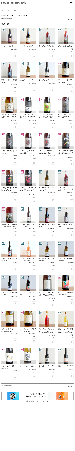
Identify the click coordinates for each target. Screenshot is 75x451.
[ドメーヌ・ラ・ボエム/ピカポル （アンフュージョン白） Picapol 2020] (28, 319)
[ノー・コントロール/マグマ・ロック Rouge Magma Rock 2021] (47, 141)
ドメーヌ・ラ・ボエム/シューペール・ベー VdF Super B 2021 (65, 81)
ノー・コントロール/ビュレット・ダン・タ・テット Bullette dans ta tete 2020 (28, 190)
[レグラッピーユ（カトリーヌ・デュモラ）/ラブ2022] (47, 36)
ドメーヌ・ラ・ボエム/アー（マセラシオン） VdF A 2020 (9, 116)
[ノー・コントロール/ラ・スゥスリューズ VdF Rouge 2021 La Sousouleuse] (28, 105)
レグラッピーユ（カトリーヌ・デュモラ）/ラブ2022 (46, 46)
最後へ (72, 19)
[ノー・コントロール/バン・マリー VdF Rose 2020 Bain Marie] (9, 356)
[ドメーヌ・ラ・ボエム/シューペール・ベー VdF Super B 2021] (65, 70)
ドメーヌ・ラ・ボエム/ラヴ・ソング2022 (27, 259)
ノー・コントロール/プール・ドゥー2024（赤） (8, 46)
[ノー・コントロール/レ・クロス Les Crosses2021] (28, 356)
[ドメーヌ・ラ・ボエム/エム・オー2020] (47, 70)
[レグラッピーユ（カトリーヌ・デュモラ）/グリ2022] (65, 36)
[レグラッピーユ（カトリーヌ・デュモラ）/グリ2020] (9, 215)
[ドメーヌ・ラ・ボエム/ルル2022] (65, 356)
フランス (7, 10)
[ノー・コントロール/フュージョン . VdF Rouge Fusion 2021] (65, 105)
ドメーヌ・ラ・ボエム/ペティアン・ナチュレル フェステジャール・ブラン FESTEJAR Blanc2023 (65, 330)
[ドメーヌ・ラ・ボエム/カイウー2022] (47, 356)
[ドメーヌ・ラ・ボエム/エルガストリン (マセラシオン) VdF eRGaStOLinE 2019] (47, 283)
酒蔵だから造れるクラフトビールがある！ (37, 401)
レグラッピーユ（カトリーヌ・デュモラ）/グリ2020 (9, 225)
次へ (69, 19)
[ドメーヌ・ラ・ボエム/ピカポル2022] (47, 249)
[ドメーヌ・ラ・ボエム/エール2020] (28, 70)
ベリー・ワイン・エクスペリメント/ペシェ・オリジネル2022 (9, 81)
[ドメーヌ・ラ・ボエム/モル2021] (47, 215)
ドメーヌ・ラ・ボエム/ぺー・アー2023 (27, 225)
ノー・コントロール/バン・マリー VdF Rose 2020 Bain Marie (9, 367)
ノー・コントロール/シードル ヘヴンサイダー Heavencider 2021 (9, 189)
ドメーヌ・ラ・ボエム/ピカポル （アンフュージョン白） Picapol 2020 (28, 330)
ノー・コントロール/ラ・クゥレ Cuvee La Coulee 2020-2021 (9, 152)
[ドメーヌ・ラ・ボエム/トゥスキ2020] (9, 249)
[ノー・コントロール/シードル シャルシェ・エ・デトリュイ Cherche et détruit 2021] (65, 141)
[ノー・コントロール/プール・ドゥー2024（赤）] (9, 36)
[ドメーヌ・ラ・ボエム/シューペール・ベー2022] (28, 36)
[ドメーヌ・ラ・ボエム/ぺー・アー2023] (28, 215)
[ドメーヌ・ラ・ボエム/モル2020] (28, 283)
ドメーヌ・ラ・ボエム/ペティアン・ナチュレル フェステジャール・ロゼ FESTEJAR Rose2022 (47, 330)
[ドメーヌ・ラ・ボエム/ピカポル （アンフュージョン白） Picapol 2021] (9, 319)
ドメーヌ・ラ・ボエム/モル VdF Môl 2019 (65, 293)
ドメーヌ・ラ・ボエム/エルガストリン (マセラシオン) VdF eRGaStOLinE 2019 (47, 294)
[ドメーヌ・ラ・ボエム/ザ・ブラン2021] (65, 249)
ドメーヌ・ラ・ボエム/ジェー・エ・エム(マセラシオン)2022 (47, 189)
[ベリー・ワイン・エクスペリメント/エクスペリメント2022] (65, 178)
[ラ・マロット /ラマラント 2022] (65, 215)
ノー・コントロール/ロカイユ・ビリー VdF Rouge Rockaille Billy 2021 (47, 116)
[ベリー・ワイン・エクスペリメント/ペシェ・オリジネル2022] (9, 70)
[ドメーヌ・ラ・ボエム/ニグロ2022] (9, 283)
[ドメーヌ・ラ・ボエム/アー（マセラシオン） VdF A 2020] (9, 105)
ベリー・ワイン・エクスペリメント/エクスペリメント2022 (65, 189)
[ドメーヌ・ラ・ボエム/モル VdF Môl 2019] (65, 283)
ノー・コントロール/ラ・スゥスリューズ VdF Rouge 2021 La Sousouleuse (28, 116)
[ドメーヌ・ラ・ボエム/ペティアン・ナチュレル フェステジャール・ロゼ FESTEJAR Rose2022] (47, 319)
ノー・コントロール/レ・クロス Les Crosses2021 (28, 366)
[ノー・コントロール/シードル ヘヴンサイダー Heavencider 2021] (9, 178)
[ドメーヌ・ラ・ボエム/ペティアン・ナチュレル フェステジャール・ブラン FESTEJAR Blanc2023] (65, 319)
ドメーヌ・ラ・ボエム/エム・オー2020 (46, 80)
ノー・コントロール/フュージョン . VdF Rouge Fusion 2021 (65, 116)
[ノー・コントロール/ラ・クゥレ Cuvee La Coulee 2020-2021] (9, 141)
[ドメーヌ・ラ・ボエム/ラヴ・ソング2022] (28, 249)
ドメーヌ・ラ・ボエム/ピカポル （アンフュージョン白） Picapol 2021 (9, 330)
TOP (2, 10)
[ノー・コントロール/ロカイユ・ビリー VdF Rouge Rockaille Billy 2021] (47, 105)
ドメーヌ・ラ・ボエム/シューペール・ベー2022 (28, 46)
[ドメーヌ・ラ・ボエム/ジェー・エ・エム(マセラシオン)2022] (47, 178)
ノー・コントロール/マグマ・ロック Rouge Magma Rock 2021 (46, 152)
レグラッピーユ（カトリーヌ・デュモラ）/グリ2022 (65, 46)
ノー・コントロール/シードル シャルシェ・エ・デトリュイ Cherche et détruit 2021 (65, 153)
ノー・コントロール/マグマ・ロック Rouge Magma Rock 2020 (27, 152)
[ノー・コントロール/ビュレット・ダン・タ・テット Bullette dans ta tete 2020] (28, 178)
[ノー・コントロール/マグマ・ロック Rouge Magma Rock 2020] (28, 141)
